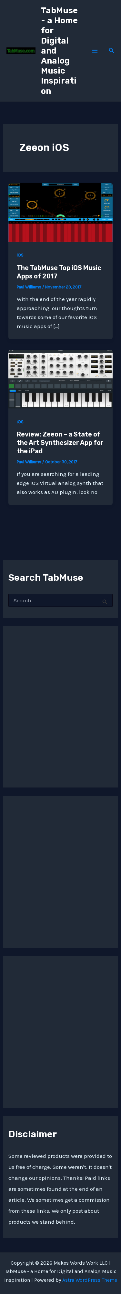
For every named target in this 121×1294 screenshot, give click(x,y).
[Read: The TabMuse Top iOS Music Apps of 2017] (60, 212)
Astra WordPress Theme (89, 1280)
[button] (112, 50)
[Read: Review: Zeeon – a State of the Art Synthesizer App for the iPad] (60, 378)
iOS (20, 255)
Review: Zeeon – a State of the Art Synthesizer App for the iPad (60, 442)
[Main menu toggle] (94, 51)
